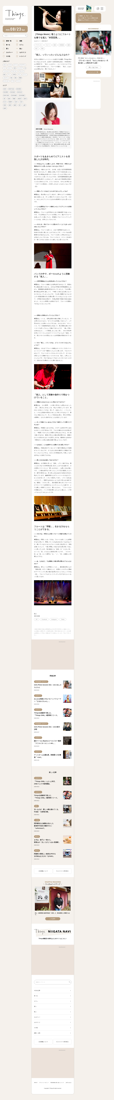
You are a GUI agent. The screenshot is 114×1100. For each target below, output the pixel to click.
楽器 (69, 45)
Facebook (44, 619)
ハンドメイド (6, 71)
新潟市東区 (6, 92)
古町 (4, 98)
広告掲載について (43, 871)
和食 (11, 77)
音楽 (42, 48)
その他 (8, 56)
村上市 (5, 101)
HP (36, 619)
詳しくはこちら (93, 67)
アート (9, 74)
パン (4, 68)
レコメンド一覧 (93, 72)
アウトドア (21, 71)
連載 (20, 41)
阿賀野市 (10, 101)
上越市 (24, 105)
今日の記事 (37, 990)
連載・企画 (37, 1033)
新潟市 (5, 88)
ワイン (19, 74)
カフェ (21, 44)
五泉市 (16, 101)
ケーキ (12, 81)
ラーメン (18, 81)
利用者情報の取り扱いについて (57, 1082)
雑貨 (15, 77)
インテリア (20, 68)
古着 (15, 68)
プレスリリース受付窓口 (62, 871)
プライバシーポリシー (44, 1082)
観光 (4, 74)
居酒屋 (20, 77)
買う (7, 48)
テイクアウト (22, 64)
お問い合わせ (68, 1082)
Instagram (54, 619)
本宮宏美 (62, 45)
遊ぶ (20, 48)
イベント (25, 74)
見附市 (10, 105)
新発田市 (20, 98)
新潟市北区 (19, 92)
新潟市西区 (18, 88)
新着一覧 (8, 41)
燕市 (20, 105)
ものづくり (22, 52)
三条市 (21, 101)
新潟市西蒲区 (22, 95)
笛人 (36, 48)
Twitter (63, 619)
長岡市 (5, 105)
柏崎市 (15, 105)
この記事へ (52, 918)
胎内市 (25, 98)
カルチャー (9, 52)
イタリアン (6, 77)
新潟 (55, 45)
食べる (8, 44)
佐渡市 (5, 108)
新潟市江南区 (6, 95)
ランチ (10, 64)
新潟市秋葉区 (14, 95)
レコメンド (22, 56)
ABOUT (36, 1082)
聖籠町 (14, 98)
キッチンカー (6, 81)
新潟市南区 (12, 92)
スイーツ (15, 64)
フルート (48, 45)
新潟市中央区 (11, 88)
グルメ (5, 64)
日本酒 (14, 74)
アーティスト (14, 71)
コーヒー (9, 68)
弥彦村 (9, 98)
